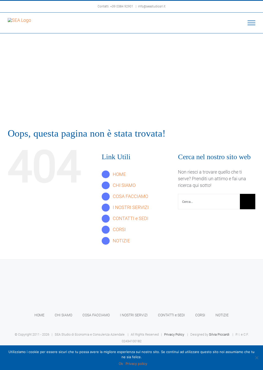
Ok (121, 364)
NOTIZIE (121, 240)
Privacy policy (136, 364)
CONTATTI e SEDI (130, 218)
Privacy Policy (174, 334)
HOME (119, 174)
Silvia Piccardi (219, 334)
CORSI (119, 229)
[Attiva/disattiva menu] (251, 23)
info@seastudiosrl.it (151, 6)
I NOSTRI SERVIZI (131, 207)
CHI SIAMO (124, 185)
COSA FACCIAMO (130, 196)
